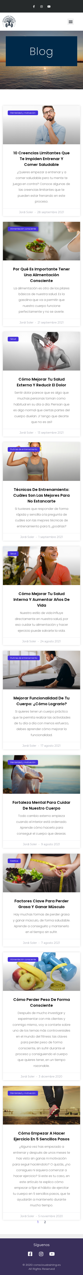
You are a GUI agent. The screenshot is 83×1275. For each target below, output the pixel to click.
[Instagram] (41, 6)
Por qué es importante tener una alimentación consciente (41, 274)
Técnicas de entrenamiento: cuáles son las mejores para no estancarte (41, 495)
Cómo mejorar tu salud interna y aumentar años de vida (42, 599)
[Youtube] (49, 6)
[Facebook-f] (34, 6)
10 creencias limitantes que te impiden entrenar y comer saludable (41, 158)
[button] (70, 22)
